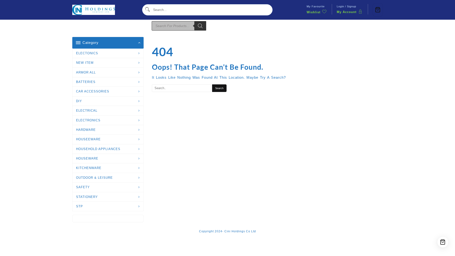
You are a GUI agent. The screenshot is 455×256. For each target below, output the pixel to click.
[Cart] (378, 9)
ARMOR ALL (86, 72)
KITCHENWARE (88, 168)
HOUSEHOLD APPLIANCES (98, 149)
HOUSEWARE (87, 158)
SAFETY (83, 187)
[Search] (200, 26)
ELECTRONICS (88, 120)
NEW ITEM (85, 62)
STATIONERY (87, 197)
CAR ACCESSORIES (92, 91)
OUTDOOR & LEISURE (94, 177)
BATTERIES (86, 82)
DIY (79, 101)
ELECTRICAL (86, 110)
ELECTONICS (87, 53)
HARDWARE (86, 130)
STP (79, 206)
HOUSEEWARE (88, 139)
